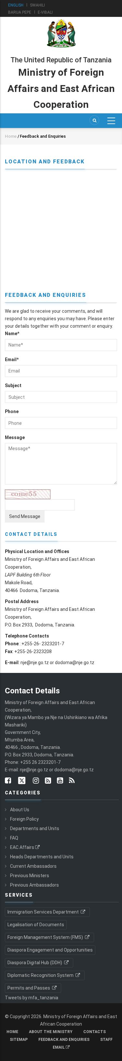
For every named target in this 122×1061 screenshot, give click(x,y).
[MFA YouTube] (60, 781)
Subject (13, 385)
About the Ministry (51, 1031)
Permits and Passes (29, 988)
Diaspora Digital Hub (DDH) (35, 962)
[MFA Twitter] (22, 781)
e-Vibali (45, 12)
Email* (12, 359)
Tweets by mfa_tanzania (31, 997)
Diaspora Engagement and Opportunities (50, 950)
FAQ (14, 837)
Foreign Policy (24, 819)
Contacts (94, 1031)
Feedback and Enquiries (63, 1039)
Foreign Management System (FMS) (45, 937)
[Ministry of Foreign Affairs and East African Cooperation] (61, 19)
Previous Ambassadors (34, 885)
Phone (12, 411)
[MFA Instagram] (36, 781)
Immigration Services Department (43, 912)
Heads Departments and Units (42, 856)
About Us (19, 809)
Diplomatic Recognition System (41, 975)
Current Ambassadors (33, 866)
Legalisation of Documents (35, 924)
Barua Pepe (19, 12)
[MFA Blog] (48, 781)
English (15, 5)
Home (11, 136)
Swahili (37, 5)
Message (15, 437)
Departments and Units (34, 828)
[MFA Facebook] (8, 781)
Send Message (24, 516)
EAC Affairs (22, 847)
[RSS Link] (72, 781)
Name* (12, 333)
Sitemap (19, 1039)
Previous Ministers (29, 875)
